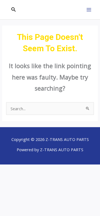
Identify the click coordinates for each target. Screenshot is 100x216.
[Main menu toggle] (88, 9)
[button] (13, 9)
